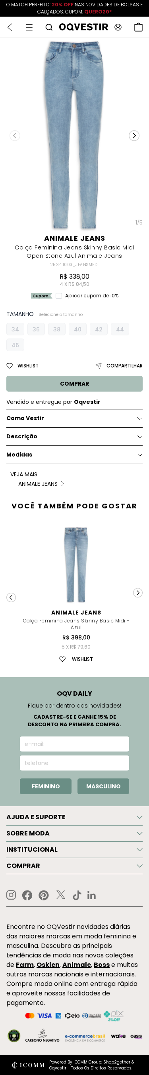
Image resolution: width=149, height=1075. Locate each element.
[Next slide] (138, 593)
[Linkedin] (91, 895)
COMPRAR (74, 384)
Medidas (19, 455)
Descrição (21, 436)
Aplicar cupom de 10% (91, 296)
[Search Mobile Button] (48, 27)
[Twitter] (61, 895)
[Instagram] (11, 895)
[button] (134, 135)
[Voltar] (9, 27)
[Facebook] (27, 895)
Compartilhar (124, 365)
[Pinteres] (44, 895)
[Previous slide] (11, 597)
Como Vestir (25, 418)
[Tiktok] (77, 895)
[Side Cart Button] (138, 27)
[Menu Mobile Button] (29, 27)
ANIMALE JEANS (74, 238)
